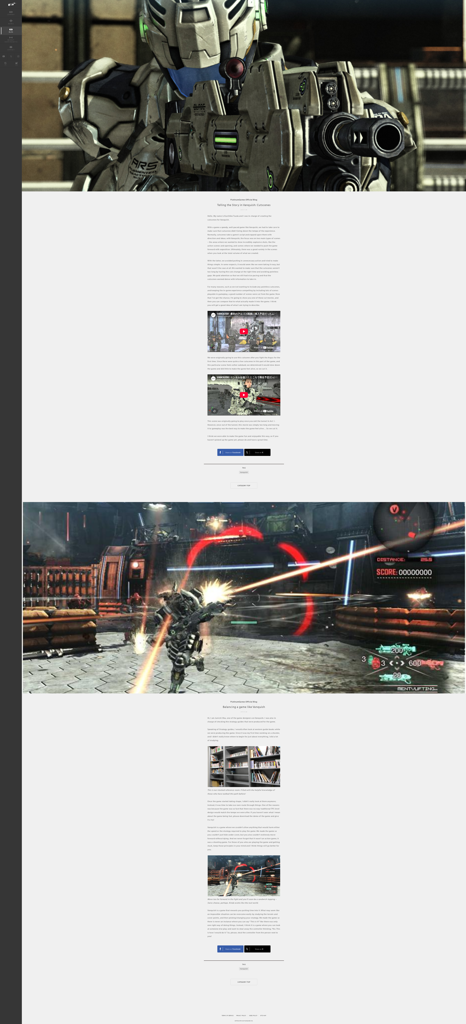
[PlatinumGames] (11, 4)
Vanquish (244, 472)
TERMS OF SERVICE (227, 1015)
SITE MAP (263, 1015)
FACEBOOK (230, 452)
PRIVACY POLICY (241, 1015)
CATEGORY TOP (244, 485)
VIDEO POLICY (253, 1015)
